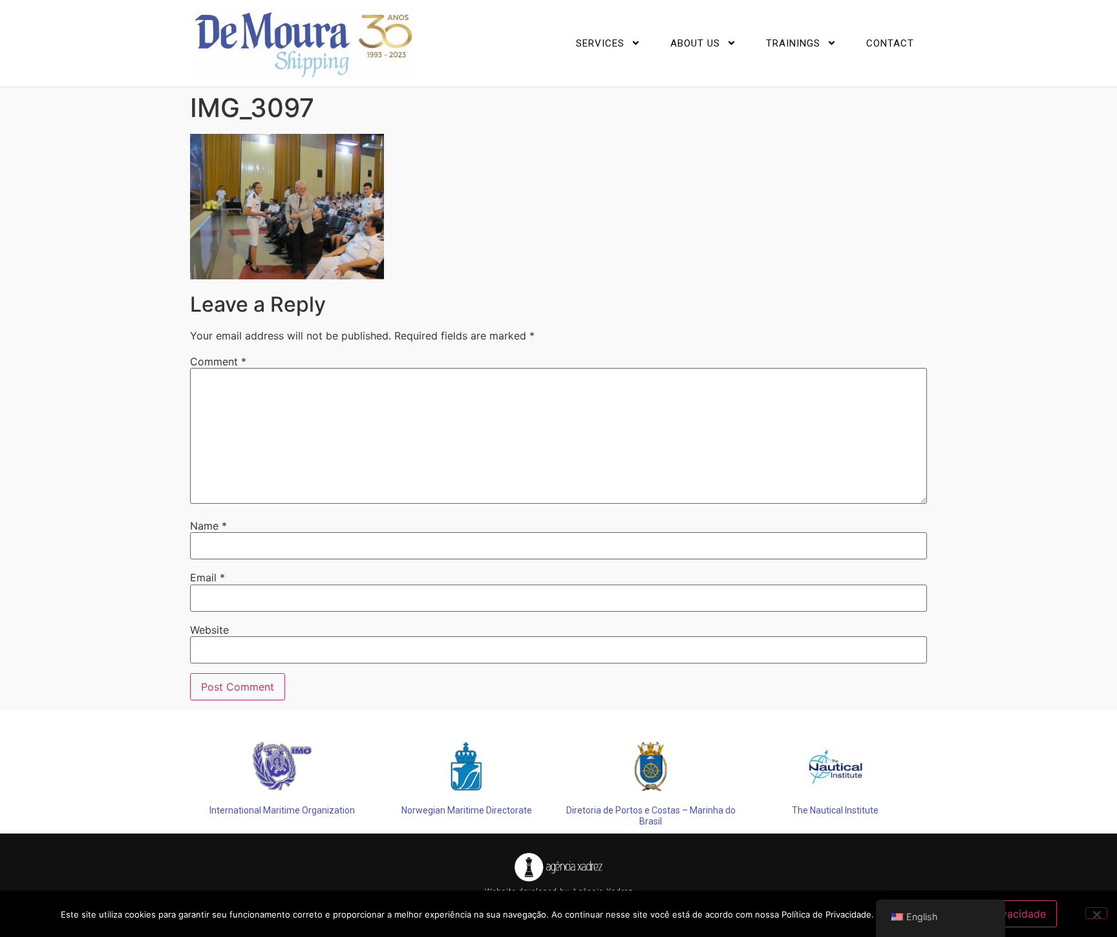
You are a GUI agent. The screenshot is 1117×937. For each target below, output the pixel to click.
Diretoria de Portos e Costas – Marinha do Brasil (651, 815)
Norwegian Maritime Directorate (466, 810)
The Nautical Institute (835, 810)
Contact (890, 43)
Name (208, 526)
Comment (218, 361)
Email (207, 577)
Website (209, 630)
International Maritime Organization (282, 810)
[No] (1096, 913)
